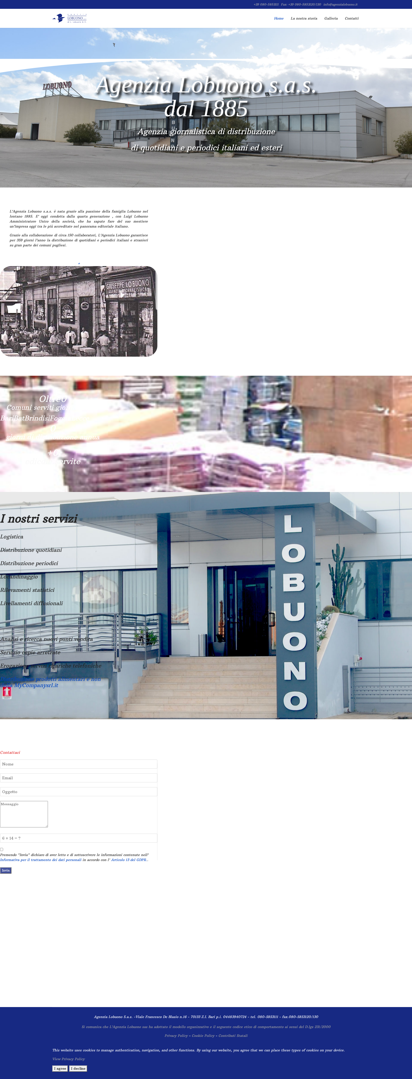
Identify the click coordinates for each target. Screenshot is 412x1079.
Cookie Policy (204, 1035)
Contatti (352, 18)
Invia (6, 870)
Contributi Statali (232, 1035)
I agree (60, 1068)
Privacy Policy (176, 1035)
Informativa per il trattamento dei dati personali (40, 860)
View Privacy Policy (68, 1059)
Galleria (331, 18)
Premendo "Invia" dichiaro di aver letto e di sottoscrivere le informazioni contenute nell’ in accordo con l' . (74, 857)
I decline (78, 1068)
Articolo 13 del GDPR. (129, 860)
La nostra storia (304, 18)
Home (278, 18)
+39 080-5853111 (265, 4)
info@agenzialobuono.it (340, 4)
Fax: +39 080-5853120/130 (301, 4)
